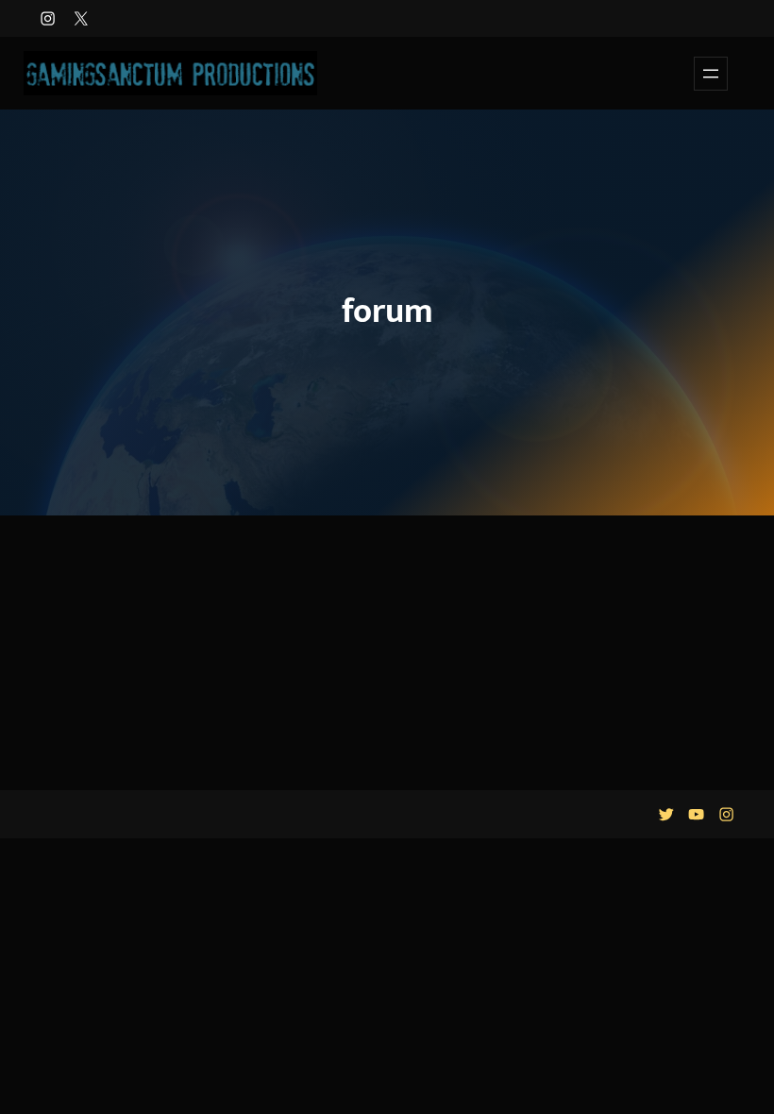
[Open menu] (711, 74)
